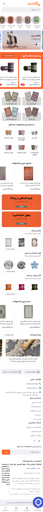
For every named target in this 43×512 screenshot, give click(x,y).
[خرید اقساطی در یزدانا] (21, 202)
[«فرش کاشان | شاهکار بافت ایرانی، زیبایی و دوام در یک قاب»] (31, 114)
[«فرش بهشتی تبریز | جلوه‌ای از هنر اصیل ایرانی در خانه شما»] (31, 98)
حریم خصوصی (36, 431)
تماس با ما (37, 419)
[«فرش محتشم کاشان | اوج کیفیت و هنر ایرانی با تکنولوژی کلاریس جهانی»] (11, 114)
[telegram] (34, 441)
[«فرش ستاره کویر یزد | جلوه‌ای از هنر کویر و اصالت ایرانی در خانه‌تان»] (11, 98)
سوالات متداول (36, 435)
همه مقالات (9, 335)
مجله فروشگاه (36, 406)
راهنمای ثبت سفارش (33, 427)
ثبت (6, 452)
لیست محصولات (35, 411)
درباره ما (38, 415)
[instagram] (39, 441)
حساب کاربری (36, 402)
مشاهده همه (9, 56)
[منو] (4, 3)
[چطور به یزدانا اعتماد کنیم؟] (21, 219)
